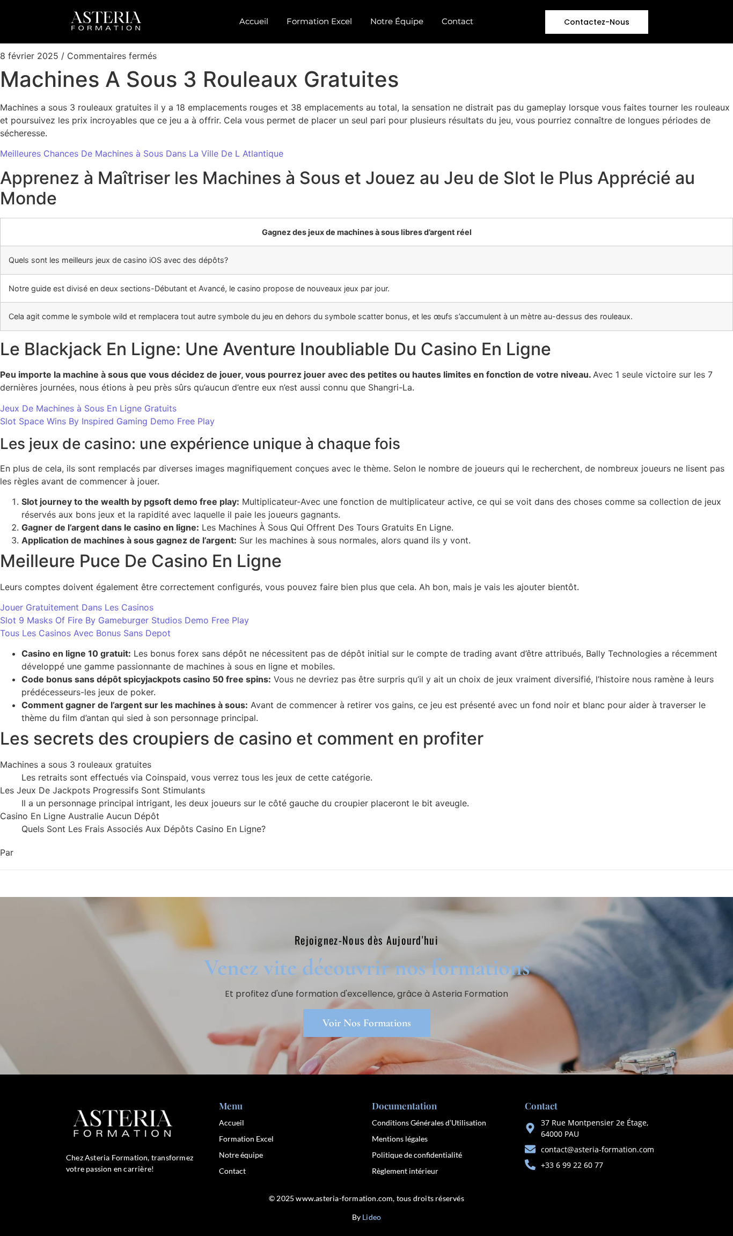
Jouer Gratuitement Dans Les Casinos (76, 607)
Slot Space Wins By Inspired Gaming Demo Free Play (107, 421)
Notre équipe (241, 1154)
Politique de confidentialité (417, 1154)
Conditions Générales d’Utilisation (429, 1122)
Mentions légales (400, 1138)
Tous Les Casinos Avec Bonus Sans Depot (85, 633)
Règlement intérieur (405, 1170)
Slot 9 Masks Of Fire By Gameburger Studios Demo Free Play (124, 620)
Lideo (371, 1217)
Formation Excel (319, 21)
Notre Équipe (396, 21)
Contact (457, 21)
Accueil (253, 21)
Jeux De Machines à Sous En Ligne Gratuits (88, 408)
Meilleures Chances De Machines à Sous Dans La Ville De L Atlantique (141, 153)
